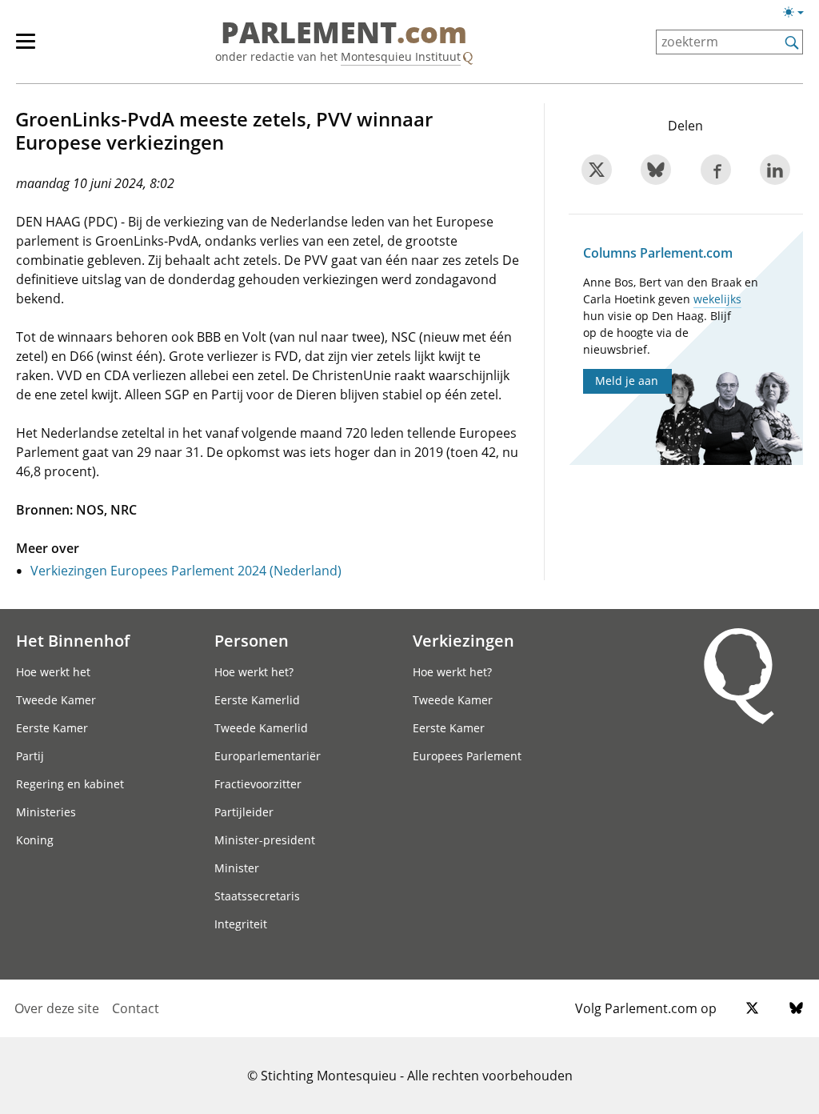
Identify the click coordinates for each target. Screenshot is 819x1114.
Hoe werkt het (53, 671)
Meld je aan (626, 380)
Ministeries (46, 811)
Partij (30, 755)
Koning (35, 840)
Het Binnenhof (73, 640)
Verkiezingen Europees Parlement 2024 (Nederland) (186, 570)
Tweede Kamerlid (261, 727)
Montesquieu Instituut (401, 56)
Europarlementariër (267, 755)
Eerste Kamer (52, 727)
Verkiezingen (463, 640)
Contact (135, 1008)
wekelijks (717, 299)
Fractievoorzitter (258, 783)
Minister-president (264, 840)
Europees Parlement (467, 755)
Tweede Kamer (56, 699)
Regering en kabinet (70, 783)
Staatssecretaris (257, 896)
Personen (251, 640)
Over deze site (56, 1008)
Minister (236, 868)
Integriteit (240, 924)
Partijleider (244, 811)
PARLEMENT (344, 33)
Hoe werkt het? (254, 671)
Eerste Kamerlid (257, 699)
